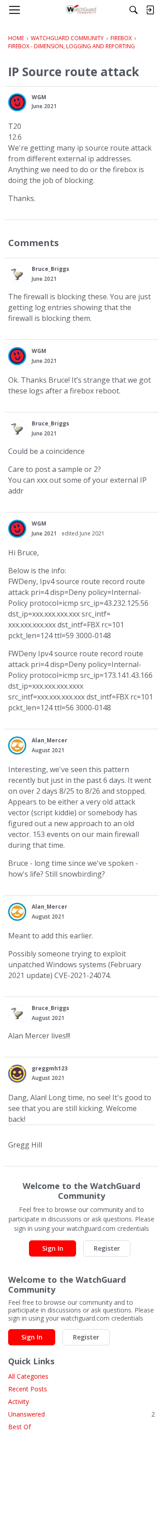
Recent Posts (27, 1389)
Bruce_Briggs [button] (50, 269)
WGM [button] (39, 97)
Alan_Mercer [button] (49, 740)
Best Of (19, 1426)
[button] (17, 102)
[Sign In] (150, 10)
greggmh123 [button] (49, 1068)
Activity (18, 1401)
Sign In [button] (52, 1248)
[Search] (133, 10)
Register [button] (107, 1248)
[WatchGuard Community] (82, 10)
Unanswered (81, 1414)
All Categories (28, 1376)
